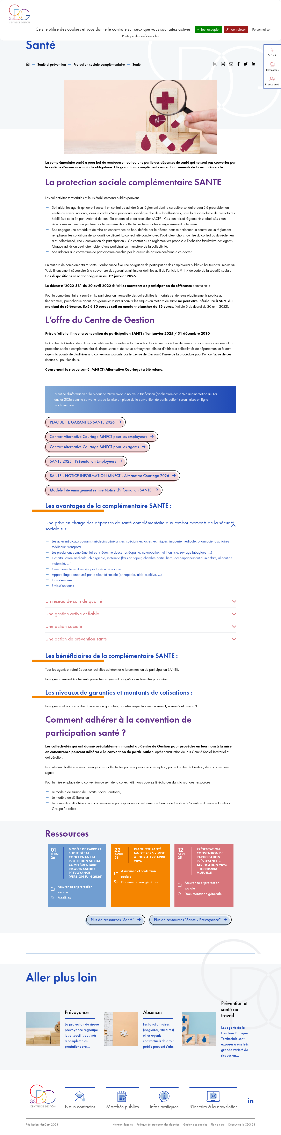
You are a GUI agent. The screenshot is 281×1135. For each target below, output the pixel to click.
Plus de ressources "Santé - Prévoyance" (187, 919)
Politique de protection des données (158, 1124)
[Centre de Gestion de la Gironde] (42, 1096)
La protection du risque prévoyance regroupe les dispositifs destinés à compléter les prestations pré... (82, 1035)
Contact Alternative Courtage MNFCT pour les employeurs (98, 436)
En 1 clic (272, 55)
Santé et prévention (51, 64)
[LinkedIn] (250, 1101)
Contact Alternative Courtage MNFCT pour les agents (94, 446)
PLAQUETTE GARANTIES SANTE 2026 (82, 422)
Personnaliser (261, 29)
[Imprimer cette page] (223, 64)
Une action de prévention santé (76, 638)
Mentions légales (123, 1124)
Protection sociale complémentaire (99, 64)
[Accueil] (28, 64)
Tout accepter (210, 29)
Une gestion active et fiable (72, 613)
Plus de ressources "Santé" (112, 919)
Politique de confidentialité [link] (140, 36)
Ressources (272, 69)
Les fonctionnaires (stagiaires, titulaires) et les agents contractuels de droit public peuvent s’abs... (159, 1035)
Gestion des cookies (195, 1124)
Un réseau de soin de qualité (73, 601)
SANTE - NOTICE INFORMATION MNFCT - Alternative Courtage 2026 (109, 475)
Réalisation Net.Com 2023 (42, 1124)
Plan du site (217, 1124)
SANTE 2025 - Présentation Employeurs (83, 461)
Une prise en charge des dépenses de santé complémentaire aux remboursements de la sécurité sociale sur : (139, 525)
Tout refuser (237, 29)
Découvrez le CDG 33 (241, 1124)
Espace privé (272, 84)
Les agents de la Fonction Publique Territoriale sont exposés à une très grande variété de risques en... (234, 1041)
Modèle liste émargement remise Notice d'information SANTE (100, 490)
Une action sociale (63, 626)
